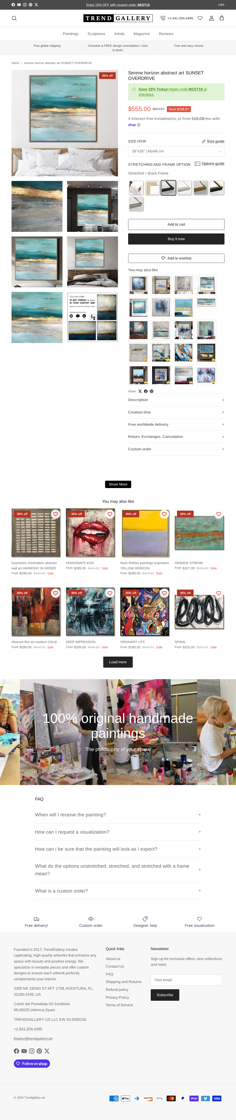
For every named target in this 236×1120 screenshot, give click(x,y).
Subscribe (165, 995)
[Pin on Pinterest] (151, 391)
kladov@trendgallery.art (33, 1039)
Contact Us (115, 966)
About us (113, 959)
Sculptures (96, 34)
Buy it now (176, 239)
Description (138, 400)
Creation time (139, 412)
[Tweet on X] (140, 391)
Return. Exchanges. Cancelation (155, 437)
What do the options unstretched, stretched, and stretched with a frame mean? (112, 869)
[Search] (14, 18)
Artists (119, 34)
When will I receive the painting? (70, 814)
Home (15, 63)
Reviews (166, 34)
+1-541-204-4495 (180, 18)
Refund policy (117, 990)
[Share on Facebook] (146, 391)
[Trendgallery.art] (118, 18)
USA (221, 4)
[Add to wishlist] (55, 514)
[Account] (210, 18)
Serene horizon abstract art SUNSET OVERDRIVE (58, 63)
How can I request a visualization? (72, 832)
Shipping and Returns (124, 982)
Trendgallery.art (34, 1097)
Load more (118, 662)
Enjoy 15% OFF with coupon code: (112, 5)
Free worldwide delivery (148, 424)
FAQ (109, 974)
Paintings (70, 34)
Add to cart (176, 224)
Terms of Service (119, 1005)
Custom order (139, 449)
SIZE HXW (137, 141)
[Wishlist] (200, 18)
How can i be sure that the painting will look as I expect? (96, 849)
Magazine (142, 34)
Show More (118, 484)
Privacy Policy (117, 997)
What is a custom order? (61, 890)
